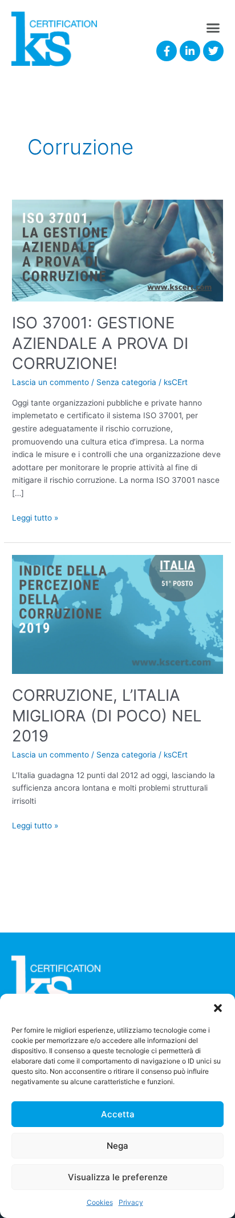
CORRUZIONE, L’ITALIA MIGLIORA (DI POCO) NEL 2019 (106, 715)
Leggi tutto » (35, 516)
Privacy (131, 1202)
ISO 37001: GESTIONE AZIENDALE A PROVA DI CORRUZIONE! (100, 343)
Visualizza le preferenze (118, 1177)
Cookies (100, 1202)
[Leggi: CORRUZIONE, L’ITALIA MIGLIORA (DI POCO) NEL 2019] (117, 613)
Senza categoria (126, 382)
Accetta (118, 1114)
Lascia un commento (50, 382)
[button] (218, 1008)
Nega (117, 1145)
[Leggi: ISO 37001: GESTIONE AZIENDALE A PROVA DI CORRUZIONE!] (117, 249)
